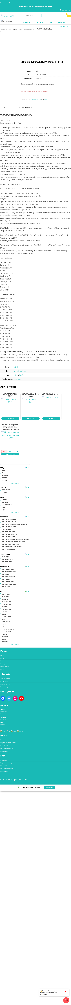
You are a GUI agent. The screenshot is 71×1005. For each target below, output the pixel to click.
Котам (40, 22)
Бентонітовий (6, 594)
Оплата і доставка (4, 664)
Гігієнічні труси (6, 631)
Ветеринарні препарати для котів (7, 763)
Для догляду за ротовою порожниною (13, 542)
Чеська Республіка (7, 505)
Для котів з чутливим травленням (12, 547)
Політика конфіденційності (6, 687)
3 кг (4, 451)
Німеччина (5, 500)
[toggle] (27, 468)
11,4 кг (16, 375)
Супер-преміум (6, 490)
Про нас (2, 655)
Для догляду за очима (8, 537)
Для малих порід (7, 562)
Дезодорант (5, 596)
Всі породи (17, 379)
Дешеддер (5, 636)
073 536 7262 (3, 719)
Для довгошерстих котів (9, 534)
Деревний (5, 599)
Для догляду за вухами (9, 519)
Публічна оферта (4, 681)
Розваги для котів (4, 771)
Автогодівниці (6, 601)
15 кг (16, 451)
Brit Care (4, 480)
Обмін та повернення (5, 666)
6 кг (23, 375)
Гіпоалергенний (6, 529)
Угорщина (5, 502)
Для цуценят (5, 574)
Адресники (5, 606)
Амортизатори (6, 609)
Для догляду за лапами (9, 522)
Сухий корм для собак (29, 29)
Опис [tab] (6, 107)
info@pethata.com (4, 724)
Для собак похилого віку (9, 572)
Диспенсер (5, 641)
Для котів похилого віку (9, 584)
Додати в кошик (10, 454)
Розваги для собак (4, 751)
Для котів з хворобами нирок (10, 544)
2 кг (20, 375)
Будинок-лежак (6, 616)
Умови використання (5, 678)
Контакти (63, 26)
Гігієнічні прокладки (8, 629)
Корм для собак (3, 740)
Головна (2, 29)
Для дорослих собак (8, 569)
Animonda (5, 475)
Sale (52, 22)
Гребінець (4, 634)
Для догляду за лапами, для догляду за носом (15, 524)
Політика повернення (5, 684)
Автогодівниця (6, 604)
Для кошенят (6, 587)
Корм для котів (3, 760)
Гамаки (4, 624)
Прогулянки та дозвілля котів (6, 768)
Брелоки (4, 614)
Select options (49, 787)
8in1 (3, 473)
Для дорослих (6, 579)
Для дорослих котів (8, 582)
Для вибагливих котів (8, 532)
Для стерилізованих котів (9, 549)
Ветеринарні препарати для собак (8, 742)
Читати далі (10, 418)
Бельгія (4, 507)
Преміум (4, 492)
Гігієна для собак (4, 745)
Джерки (4, 639)
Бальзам (4, 611)
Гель (3, 626)
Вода (3, 619)
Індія (3, 510)
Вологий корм (6, 621)
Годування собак (17, 29)
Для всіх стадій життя (20, 371)
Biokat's (4, 478)
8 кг (10, 451)
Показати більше (15, 483)
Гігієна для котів (3, 766)
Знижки (2, 661)
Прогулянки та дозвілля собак (6, 748)
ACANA (45, 99)
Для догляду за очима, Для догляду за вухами (15, 539)
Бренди (61, 22)
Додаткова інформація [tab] (24, 107)
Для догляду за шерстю (9, 527)
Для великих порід (7, 559)
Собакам (26, 22)
